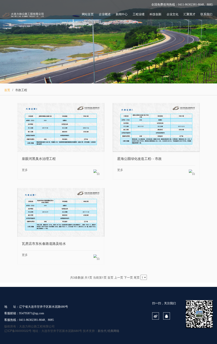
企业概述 (105, 14)
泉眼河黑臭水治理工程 (61, 127)
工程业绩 (139, 14)
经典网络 (113, 330)
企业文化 (172, 14)
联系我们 (206, 14)
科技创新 (155, 14)
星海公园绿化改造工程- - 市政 (156, 127)
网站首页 (88, 14)
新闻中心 (122, 14)
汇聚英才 (189, 14)
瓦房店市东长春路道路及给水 (61, 212)
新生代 (102, 330)
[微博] (155, 316)
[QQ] (166, 316)
